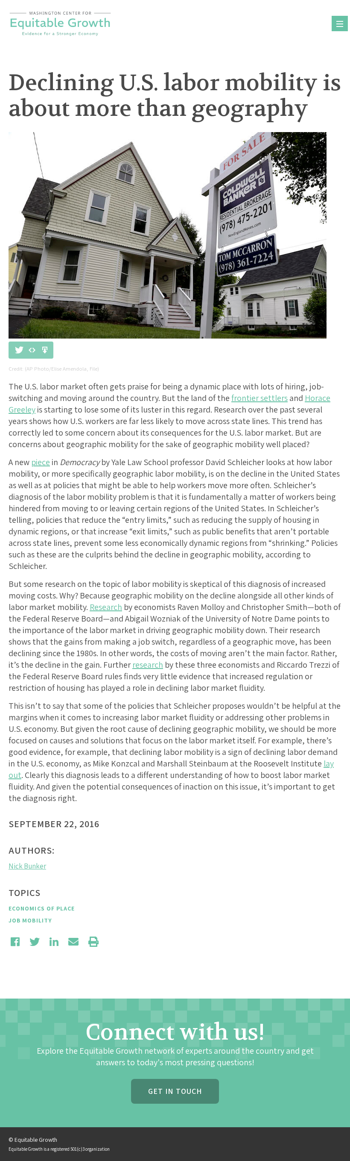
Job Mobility (30, 920)
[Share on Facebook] (15, 942)
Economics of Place (42, 908)
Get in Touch (175, 1091)
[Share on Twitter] (34, 942)
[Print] (93, 942)
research (147, 664)
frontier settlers (259, 398)
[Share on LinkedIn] (54, 942)
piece (40, 462)
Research (106, 607)
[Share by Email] (73, 942)
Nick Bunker (27, 866)
